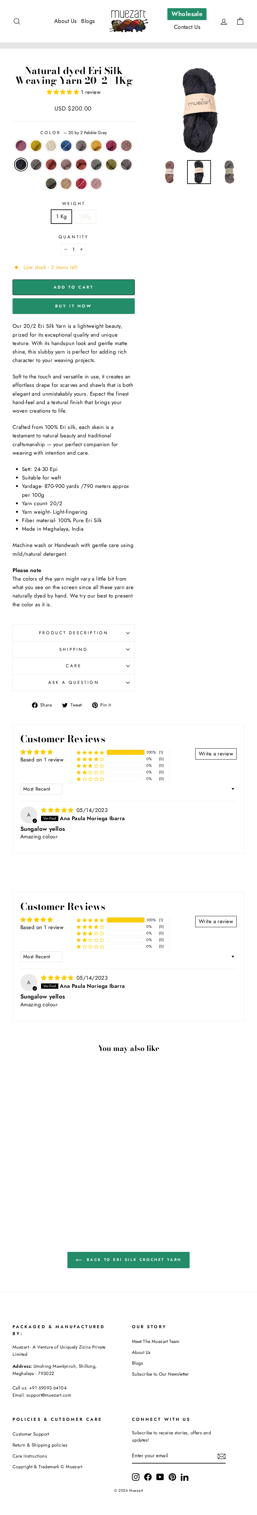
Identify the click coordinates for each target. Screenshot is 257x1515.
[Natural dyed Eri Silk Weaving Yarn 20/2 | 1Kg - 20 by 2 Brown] (60, 1192)
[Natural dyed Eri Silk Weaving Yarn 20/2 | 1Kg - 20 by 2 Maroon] (18, 1177)
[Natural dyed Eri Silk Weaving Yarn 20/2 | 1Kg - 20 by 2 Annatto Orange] (18, 1192)
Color (73, 132)
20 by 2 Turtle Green (51, 183)
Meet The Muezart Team (156, 1341)
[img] (58, 810)
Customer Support (31, 1434)
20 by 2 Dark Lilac (126, 145)
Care (73, 666)
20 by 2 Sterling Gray (96, 164)
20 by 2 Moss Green (111, 164)
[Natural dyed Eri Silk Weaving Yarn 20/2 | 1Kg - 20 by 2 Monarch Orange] (52, 1185)
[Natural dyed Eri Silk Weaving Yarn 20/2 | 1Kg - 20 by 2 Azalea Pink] (18, 1185)
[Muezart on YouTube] (160, 1477)
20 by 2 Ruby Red (81, 183)
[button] (64, 92)
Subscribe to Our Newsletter (160, 1374)
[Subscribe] (222, 1456)
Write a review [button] (216, 753)
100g (85, 216)
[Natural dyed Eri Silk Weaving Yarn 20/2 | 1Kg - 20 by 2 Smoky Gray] (43, 1185)
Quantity (74, 237)
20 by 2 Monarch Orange (51, 164)
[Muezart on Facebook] (148, 1477)
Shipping (73, 649)
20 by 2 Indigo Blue (66, 145)
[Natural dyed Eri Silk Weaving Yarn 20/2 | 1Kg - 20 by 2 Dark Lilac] (26, 1185)
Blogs (88, 21)
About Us (65, 21)
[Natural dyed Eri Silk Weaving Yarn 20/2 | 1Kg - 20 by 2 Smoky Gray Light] (52, 1177)
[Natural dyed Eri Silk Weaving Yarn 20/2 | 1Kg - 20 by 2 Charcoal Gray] (43, 1192)
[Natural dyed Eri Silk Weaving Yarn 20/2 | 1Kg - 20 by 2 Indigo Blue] (43, 1177)
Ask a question (73, 682)
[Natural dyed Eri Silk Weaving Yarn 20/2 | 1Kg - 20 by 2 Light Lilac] (43, 1199)
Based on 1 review (42, 759)
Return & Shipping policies (40, 1445)
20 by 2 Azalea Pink (111, 145)
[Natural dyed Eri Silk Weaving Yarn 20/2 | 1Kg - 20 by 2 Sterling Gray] (26, 1192)
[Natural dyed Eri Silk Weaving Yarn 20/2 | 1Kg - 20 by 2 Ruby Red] (35, 1199)
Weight (73, 203)
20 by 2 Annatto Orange (81, 164)
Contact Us (187, 27)
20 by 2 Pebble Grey (21, 164)
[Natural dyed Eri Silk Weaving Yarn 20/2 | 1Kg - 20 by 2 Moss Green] (35, 1192)
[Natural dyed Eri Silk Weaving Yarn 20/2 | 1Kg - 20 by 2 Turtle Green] (52, 1192)
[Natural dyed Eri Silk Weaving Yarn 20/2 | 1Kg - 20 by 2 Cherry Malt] (60, 1185)
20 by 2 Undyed (51, 145)
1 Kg (61, 216)
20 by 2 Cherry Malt (66, 164)
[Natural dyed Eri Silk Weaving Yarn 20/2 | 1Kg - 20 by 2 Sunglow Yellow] (26, 1177)
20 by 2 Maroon (21, 145)
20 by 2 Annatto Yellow (96, 145)
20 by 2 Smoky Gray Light (81, 145)
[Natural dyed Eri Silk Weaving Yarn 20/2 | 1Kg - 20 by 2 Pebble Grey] (35, 1185)
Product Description (73, 633)
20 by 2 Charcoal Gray (126, 164)
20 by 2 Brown (66, 183)
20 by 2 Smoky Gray (36, 164)
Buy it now (73, 306)
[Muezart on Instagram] (135, 1477)
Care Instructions (30, 1456)
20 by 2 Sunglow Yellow (36, 145)
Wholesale (186, 14)
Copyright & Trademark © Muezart (47, 1467)
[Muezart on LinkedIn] (184, 1477)
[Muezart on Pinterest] (172, 1477)
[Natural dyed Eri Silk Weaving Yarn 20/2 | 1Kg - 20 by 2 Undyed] (35, 1177)
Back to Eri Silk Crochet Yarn (132, 1260)
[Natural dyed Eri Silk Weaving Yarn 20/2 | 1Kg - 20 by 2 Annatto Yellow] (60, 1177)
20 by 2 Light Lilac (96, 183)
